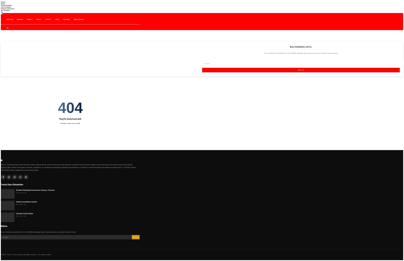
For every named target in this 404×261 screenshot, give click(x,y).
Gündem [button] (19, 19)
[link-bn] (202, 37)
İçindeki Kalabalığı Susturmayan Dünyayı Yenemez (35, 190)
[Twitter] (9, 177)
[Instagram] (14, 177)
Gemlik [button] (29, 19)
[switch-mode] (2, 12)
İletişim (3, 2)
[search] (7, 28)
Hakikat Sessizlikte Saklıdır (26, 202)
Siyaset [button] (48, 19)
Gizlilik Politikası (6, 5)
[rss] (26, 177)
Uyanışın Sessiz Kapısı (24, 213)
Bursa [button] (38, 19)
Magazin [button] (66, 19)
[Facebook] (3, 177)
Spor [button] (57, 19)
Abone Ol (301, 70)
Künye (3, 4)
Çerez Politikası (6, 7)
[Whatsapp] (20, 177)
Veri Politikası (5, 10)
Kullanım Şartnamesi (8, 9)
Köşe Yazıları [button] (78, 19)
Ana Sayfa (10, 19)
